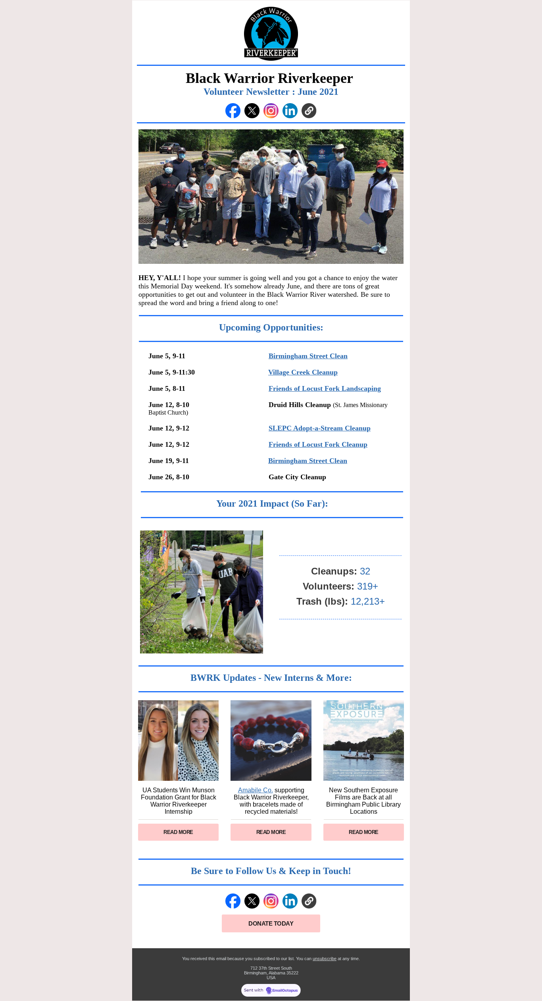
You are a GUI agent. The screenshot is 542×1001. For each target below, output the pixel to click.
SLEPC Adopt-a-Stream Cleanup (320, 428)
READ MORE (178, 832)
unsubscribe (324, 958)
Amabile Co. (255, 790)
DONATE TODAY (270, 923)
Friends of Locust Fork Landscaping (325, 388)
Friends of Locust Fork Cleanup (318, 444)
